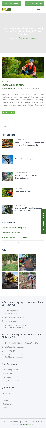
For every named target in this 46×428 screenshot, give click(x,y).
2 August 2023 (20, 139)
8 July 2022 (19, 189)
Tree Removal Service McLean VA (13, 243)
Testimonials (7, 404)
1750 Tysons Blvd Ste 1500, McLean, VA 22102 (21, 343)
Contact (6, 408)
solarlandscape (9, 88)
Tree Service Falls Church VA (12, 233)
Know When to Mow (13, 84)
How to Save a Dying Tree (25, 159)
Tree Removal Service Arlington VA (14, 228)
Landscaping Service (10, 370)
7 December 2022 (21, 156)
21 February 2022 (20, 205)
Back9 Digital (28, 425)
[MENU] (33, 9)
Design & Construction (11, 381)
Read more (7, 112)
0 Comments (23, 88)
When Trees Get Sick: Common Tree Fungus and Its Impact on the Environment (29, 145)
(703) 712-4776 (11, 351)
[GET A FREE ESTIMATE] (33, 211)
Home (12, 38)
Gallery (5, 400)
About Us (6, 393)
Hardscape (7, 377)
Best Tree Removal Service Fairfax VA (15, 238)
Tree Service (35, 88)
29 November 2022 (21, 172)
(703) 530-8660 (11, 3)
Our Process (7, 397)
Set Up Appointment (34, 3)
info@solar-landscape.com (14, 317)
